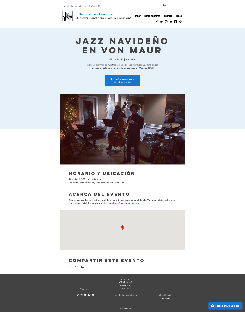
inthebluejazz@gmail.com (74, 6)
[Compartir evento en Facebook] (70, 267)
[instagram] (166, 21)
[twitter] (161, 21)
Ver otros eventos (122, 82)
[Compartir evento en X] (76, 267)
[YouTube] (171, 21)
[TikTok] (175, 21)
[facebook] (156, 21)
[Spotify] (180, 21)
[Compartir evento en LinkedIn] (82, 267)
